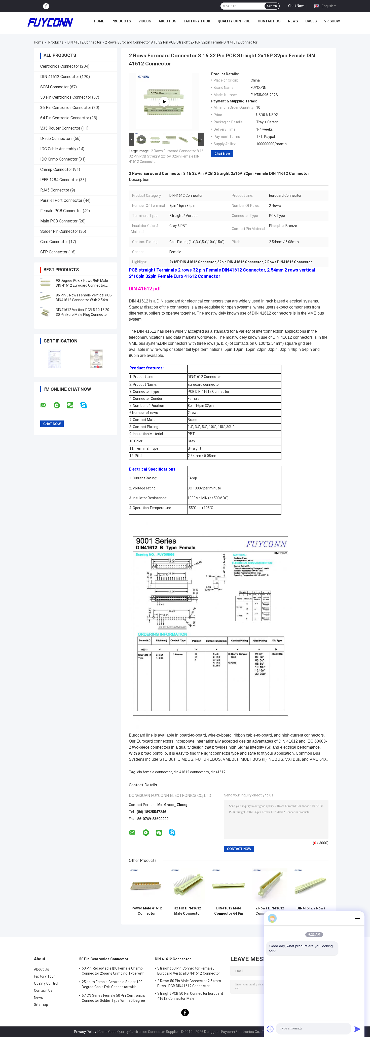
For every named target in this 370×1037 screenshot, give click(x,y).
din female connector (154, 772)
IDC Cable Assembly (58, 148)
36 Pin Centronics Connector (65, 107)
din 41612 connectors (191, 772)
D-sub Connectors (56, 138)
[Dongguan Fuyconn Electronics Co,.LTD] (50, 22)
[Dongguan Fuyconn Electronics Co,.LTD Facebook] (46, 6)
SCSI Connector (54, 87)
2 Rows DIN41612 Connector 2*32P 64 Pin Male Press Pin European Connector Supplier (269, 911)
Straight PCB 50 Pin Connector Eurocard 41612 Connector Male (190, 996)
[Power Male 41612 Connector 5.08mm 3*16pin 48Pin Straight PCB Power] (146, 886)
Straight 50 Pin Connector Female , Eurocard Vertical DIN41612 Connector (188, 970)
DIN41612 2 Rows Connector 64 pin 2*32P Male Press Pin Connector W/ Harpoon (310, 911)
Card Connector (54, 241)
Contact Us (269, 21)
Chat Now (296, 6)
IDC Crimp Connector (59, 159)
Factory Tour (197, 21)
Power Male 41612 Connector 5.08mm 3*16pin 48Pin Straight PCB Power (147, 911)
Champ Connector (56, 169)
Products (121, 21)
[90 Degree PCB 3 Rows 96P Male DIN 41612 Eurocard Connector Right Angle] (45, 283)
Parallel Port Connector (61, 200)
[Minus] (357, 918)
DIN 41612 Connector (84, 42)
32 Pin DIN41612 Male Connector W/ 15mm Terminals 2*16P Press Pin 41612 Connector (187, 911)
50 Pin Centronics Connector (65, 97)
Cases (311, 21)
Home (99, 21)
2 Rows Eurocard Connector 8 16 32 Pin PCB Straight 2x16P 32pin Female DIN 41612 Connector (166, 156)
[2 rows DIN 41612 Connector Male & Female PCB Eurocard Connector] (164, 102)
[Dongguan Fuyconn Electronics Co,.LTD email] (46, 405)
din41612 (218, 772)
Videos (144, 21)
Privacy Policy (85, 1032)
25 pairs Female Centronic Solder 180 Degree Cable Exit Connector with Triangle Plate (112, 985)
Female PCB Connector (61, 210)
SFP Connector (53, 252)
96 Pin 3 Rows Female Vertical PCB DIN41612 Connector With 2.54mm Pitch (84, 300)
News (293, 21)
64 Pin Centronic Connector (64, 118)
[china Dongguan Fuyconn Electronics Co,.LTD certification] (55, 359)
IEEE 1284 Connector (59, 179)
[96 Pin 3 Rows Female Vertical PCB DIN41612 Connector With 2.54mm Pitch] (45, 298)
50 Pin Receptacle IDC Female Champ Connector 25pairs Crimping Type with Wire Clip (113, 971)
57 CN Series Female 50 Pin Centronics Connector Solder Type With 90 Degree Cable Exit (113, 998)
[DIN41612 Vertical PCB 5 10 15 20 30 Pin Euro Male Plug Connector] (45, 312)
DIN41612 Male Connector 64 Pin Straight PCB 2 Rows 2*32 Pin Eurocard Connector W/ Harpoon (228, 911)
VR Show (332, 21)
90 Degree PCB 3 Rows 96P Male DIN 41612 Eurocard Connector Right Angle (82, 285)
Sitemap (41, 1005)
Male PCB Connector (59, 221)
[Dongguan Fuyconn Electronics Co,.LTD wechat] (73, 405)
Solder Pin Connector (59, 231)
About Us (167, 21)
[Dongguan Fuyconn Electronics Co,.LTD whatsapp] (60, 405)
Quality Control (234, 21)
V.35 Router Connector (60, 128)
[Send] (357, 1028)
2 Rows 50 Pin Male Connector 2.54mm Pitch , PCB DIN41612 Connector (189, 983)
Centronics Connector (59, 66)
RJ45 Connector (54, 190)
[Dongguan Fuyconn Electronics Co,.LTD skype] (86, 405)
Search (272, 6)
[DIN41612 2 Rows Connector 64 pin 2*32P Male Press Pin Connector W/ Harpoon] (310, 886)
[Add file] (270, 1028)
